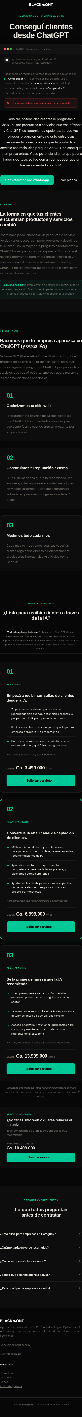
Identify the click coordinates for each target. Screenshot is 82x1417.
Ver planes (69, 180)
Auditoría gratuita (11, 1386)
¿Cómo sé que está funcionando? (23, 1261)
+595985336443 (10, 1354)
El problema (7, 1373)
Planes (4, 1382)
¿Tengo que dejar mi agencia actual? (25, 1274)
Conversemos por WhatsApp (27, 180)
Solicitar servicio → (41, 780)
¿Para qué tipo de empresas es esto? (25, 1288)
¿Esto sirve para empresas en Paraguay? (28, 1234)
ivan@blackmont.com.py (15, 1345)
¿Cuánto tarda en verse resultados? (24, 1247)
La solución (7, 1377)
